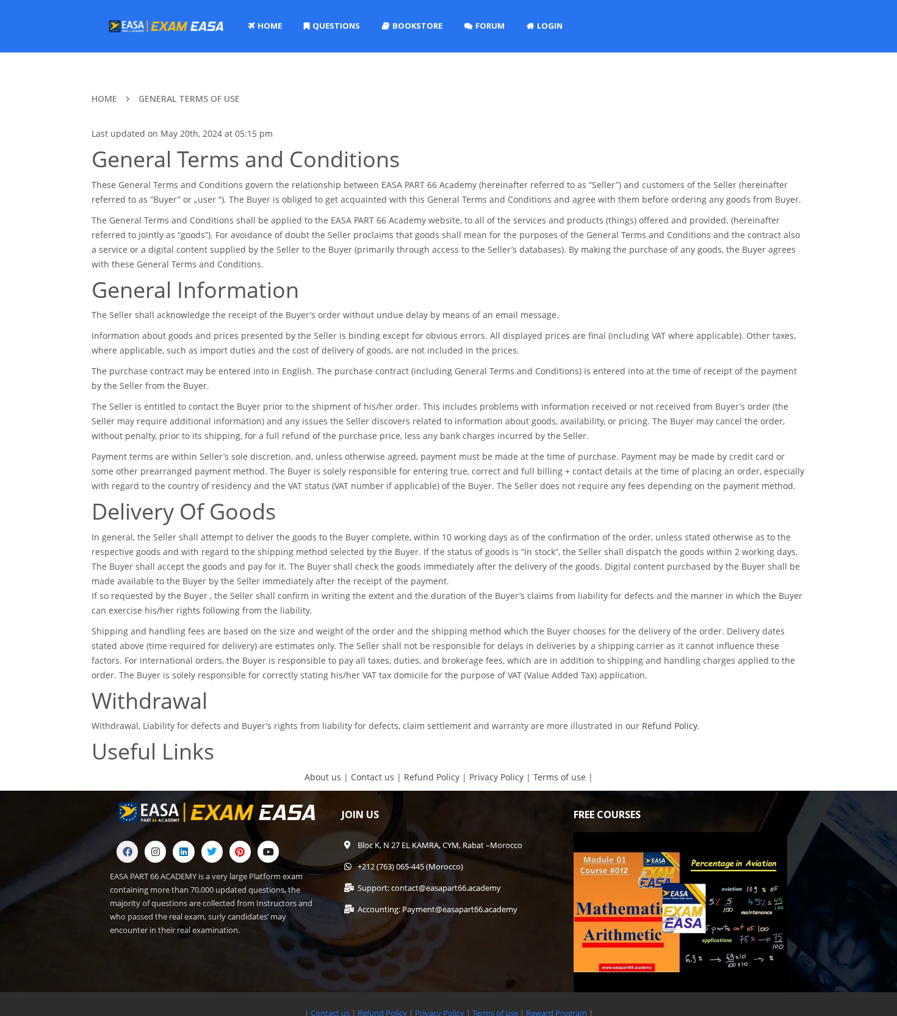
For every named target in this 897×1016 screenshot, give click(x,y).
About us (324, 777)
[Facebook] (127, 851)
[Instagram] (155, 851)
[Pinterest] (240, 851)
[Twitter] (212, 851)
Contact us (372, 777)
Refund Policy (669, 725)
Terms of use (560, 777)
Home (104, 98)
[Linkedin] (183, 851)
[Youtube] (268, 851)
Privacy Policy (497, 777)
